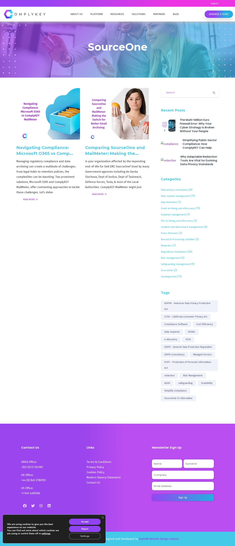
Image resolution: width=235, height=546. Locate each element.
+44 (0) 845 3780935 (33, 480)
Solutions (138, 14)
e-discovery (170, 339)
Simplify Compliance (175, 390)
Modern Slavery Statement (104, 477)
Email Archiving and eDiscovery (178, 208)
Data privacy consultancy (174, 189)
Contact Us (93, 482)
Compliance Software (176, 324)
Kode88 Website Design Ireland (159, 538)
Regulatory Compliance (174, 251)
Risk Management (192, 375)
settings (46, 533)
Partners (159, 14)
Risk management (170, 258)
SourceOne (167, 270)
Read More (29, 199)
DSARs (191, 331)
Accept (85, 521)
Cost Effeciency (204, 324)
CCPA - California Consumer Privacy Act (185, 316)
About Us (77, 14)
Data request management (175, 196)
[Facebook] (24, 505)
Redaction (166, 245)
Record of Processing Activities (178, 239)
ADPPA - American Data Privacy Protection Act (187, 306)
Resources (117, 14)
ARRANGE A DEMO (219, 14)
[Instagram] (41, 505)
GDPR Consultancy (174, 354)
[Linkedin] (49, 505)
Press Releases (169, 233)
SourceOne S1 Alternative (178, 398)
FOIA (188, 339)
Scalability (206, 383)
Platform (96, 14)
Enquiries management (173, 214)
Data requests (172, 331)
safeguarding (185, 383)
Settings (84, 536)
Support (215, 3)
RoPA (167, 383)
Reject (84, 529)
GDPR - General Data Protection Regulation (188, 347)
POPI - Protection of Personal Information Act (187, 365)
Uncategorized (169, 276)
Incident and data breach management (182, 227)
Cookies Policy (95, 472)
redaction (169, 375)
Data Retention (169, 202)
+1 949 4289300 (30, 493)
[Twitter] (32, 505)
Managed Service (202, 354)
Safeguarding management (175, 264)
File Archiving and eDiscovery (177, 220)
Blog (176, 14)
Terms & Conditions (99, 462)
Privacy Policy (95, 467)
